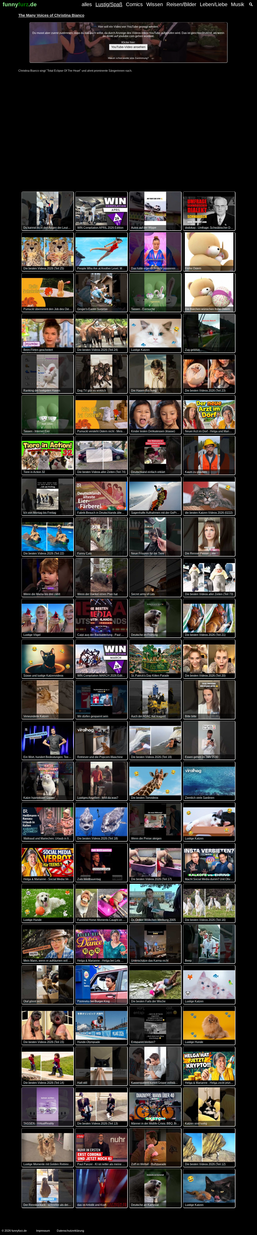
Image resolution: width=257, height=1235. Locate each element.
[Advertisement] (128, 130)
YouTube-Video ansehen (128, 47)
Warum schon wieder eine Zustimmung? (128, 58)
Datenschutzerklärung (70, 1230)
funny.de (20, 4)
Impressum (43, 1230)
